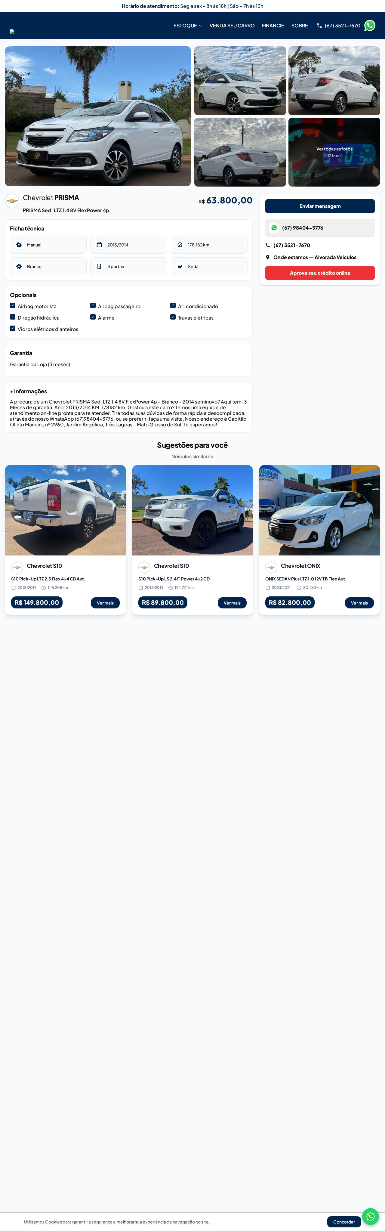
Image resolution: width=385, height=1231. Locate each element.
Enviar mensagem (320, 206)
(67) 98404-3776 (302, 227)
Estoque (185, 25)
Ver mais (105, 602)
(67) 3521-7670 (291, 245)
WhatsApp (369, 26)
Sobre (299, 25)
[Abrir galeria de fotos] (98, 116)
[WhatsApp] (370, 1216)
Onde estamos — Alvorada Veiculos (314, 257)
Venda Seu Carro (232, 25)
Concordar (344, 1221)
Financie (273, 25)
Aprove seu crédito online (320, 273)
